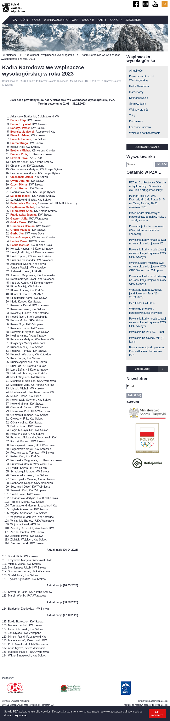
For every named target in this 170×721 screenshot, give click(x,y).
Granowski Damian (22, 226)
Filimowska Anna (21, 210)
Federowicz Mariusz (23, 203)
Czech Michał (19, 184)
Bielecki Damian (20, 139)
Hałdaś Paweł (19, 241)
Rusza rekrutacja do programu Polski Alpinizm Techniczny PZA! (147, 351)
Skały (36, 19)
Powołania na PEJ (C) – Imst (146, 331)
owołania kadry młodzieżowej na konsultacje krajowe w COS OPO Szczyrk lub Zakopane (147, 266)
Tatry (132, 115)
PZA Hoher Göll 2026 (141, 303)
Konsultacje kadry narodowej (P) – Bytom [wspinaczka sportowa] (146, 230)
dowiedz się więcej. (15, 715)
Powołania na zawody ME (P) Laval (146, 339)
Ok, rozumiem (157, 713)
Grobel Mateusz (20, 229)
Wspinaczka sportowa (61, 19)
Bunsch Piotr (18, 154)
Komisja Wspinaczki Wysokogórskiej (141, 78)
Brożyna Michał (20, 150)
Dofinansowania (138, 97)
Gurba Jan (17, 233)
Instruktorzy (136, 92)
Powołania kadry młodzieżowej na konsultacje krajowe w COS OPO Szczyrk (147, 253)
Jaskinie (88, 19)
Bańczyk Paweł (20, 127)
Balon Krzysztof (20, 124)
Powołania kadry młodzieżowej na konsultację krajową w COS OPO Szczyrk (147, 322)
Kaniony (116, 19)
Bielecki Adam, (20, 135)
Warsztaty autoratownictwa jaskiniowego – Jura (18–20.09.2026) (145, 293)
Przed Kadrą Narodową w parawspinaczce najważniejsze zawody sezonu (147, 216)
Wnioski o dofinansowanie (144, 132)
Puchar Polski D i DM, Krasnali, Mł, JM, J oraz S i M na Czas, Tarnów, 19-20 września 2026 (147, 201)
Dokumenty (136, 121)
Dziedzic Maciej (20, 195)
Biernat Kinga (19, 143)
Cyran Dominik (19, 180)
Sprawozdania (137, 103)
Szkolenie (133, 19)
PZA (14, 19)
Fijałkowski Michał (22, 207)
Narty (102, 19)
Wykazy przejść (138, 109)
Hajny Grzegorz (20, 237)
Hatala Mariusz (19, 244)
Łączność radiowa (140, 127)
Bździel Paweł (19, 158)
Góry (24, 19)
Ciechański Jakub (21, 176)
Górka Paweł (18, 222)
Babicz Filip (18, 120)
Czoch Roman (19, 188)
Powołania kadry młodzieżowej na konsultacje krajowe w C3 (147, 241)
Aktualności (136, 70)
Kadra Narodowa (139, 86)
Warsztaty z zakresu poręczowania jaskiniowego (145, 310)
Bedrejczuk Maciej (22, 131)
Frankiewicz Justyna (23, 214)
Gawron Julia (18, 218)
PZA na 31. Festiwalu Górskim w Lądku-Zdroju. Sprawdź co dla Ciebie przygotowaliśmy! (147, 186)
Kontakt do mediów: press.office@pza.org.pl (146, 705)
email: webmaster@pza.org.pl (153, 701)
